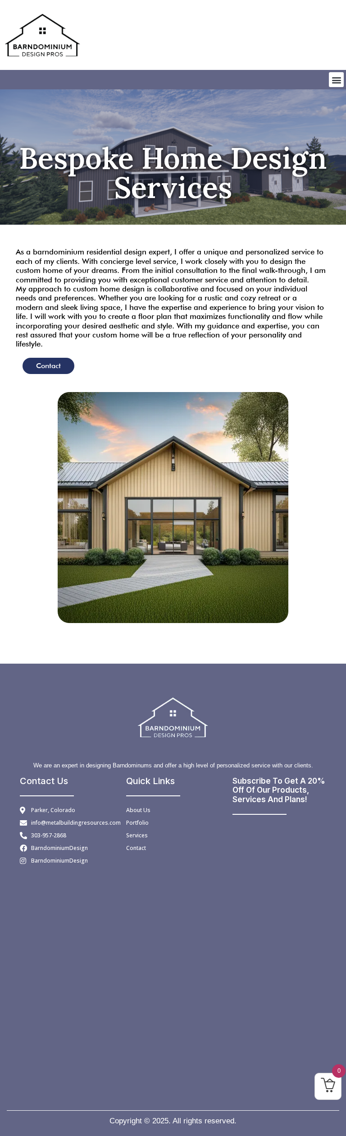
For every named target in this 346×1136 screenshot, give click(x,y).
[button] (336, 79)
